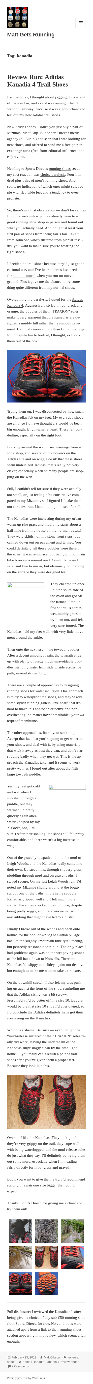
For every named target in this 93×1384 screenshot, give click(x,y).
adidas (27, 1362)
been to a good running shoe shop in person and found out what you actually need (45, 222)
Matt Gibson (52, 1357)
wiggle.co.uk (47, 459)
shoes (11, 1362)
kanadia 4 (52, 1362)
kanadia (38, 1362)
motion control (24, 276)
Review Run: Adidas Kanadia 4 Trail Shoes (37, 80)
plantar (68, 240)
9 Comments (20, 1366)
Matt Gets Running (31, 34)
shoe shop (15, 453)
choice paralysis (52, 174)
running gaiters (39, 703)
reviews (72, 1357)
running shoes (60, 169)
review (65, 1362)
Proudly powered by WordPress (26, 1378)
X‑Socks (13, 828)
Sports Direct (31, 1203)
